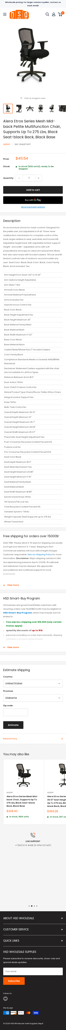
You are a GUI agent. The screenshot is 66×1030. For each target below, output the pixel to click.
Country (7, 676)
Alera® (6, 144)
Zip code (8, 705)
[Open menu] (4, 14)
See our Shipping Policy (40, 554)
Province (8, 691)
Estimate (13, 725)
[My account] (53, 14)
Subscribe (14, 981)
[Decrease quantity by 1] (19, 178)
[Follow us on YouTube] (5, 998)
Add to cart (33, 189)
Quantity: (8, 178)
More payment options (33, 207)
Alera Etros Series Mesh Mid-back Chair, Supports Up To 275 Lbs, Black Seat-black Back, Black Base (22, 801)
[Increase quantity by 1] (38, 178)
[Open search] (47, 14)
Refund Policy (10, 738)
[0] (60, 14)
